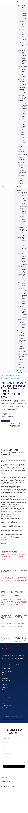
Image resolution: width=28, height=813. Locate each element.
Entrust (23, 12)
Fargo (23, 8)
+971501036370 (12, 537)
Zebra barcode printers (24, 55)
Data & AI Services (21, 163)
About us (19, 185)
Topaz (23, 74)
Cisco (23, 137)
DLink (23, 142)
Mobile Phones (24, 112)
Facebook (15, 542)
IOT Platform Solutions (22, 152)
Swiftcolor (24, 13)
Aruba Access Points (24, 124)
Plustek (23, 49)
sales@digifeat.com (5, 539)
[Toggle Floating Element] (2, 791)
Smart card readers (22, 88)
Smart (23, 7)
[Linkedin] (9, 664)
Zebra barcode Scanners (24, 60)
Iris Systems (22, 95)
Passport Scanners (21, 41)
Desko (23, 47)
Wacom (24, 73)
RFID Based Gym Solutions (23, 166)
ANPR (20, 178)
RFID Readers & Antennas (23, 169)
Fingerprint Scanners (21, 80)
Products (19, 2)
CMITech (24, 97)
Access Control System (22, 28)
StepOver (24, 69)
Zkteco (23, 26)
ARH (23, 45)
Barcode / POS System (22, 51)
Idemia (23, 82)
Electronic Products (21, 101)
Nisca (23, 16)
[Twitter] (15, 664)
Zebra (23, 10)
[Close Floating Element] (2, 776)
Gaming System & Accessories (25, 108)
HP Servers (24, 121)
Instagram (3, 543)
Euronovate (24, 78)
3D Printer (21, 132)
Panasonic (24, 139)
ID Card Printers (23, 5)
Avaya (23, 140)
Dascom (24, 18)
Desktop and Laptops (25, 104)
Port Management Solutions (23, 155)
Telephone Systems (21, 135)
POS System (24, 64)
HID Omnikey (24, 91)
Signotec (24, 71)
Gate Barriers (24, 38)
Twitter (19, 542)
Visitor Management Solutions (22, 159)
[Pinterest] (18, 664)
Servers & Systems (21, 119)
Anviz (23, 23)
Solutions (19, 143)
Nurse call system (21, 176)
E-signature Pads (23, 66)
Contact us (19, 186)
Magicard (24, 15)
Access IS (24, 44)
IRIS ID (23, 98)
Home (18, 1)
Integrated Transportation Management (22, 148)
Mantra (23, 86)
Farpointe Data (24, 35)
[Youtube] (16, 664)
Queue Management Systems (22, 182)
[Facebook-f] (13, 664)
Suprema (24, 24)
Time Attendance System (23, 20)
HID (23, 31)
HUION (23, 76)
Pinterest (24, 542)
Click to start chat (5, 789)
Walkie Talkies (23, 115)
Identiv (23, 94)
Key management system (23, 173)
